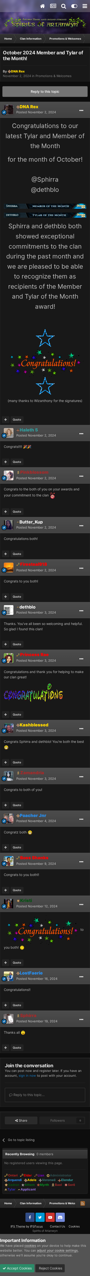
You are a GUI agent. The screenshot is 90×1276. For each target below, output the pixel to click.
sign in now (27, 1075)
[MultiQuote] (5, 419)
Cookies (74, 1226)
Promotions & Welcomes (54, 76)
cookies (30, 1245)
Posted (36, 112)
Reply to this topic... (28, 1095)
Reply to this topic (45, 91)
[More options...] (81, 111)
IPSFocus (36, 1226)
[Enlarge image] (45, 206)
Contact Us (57, 1226)
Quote (17, 419)
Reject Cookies (50, 1268)
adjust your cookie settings (57, 1250)
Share (22, 1120)
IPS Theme (18, 1226)
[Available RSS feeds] (82, 1203)
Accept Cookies (19, 1268)
